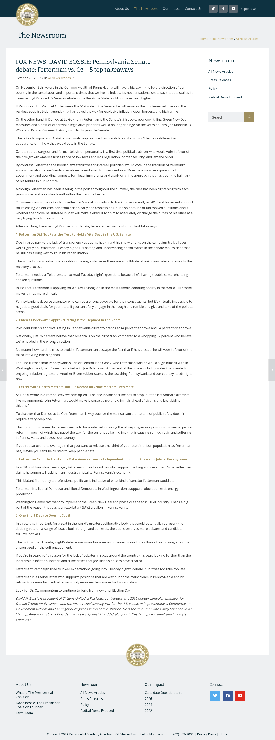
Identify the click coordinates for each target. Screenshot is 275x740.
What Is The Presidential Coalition (34, 694)
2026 (148, 698)
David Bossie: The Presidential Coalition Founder (38, 705)
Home (204, 38)
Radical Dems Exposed (225, 97)
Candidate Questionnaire (163, 692)
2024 (148, 704)
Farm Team (24, 713)
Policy (212, 88)
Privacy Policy (206, 734)
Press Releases (219, 80)
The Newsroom (42, 35)
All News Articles (247, 38)
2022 (148, 710)
